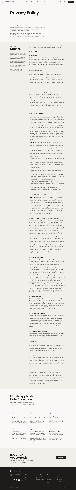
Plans (23, 1)
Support (32, 1)
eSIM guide (38, 472)
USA (25, 477)
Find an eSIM (60, 457)
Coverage (39, 1)
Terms (48, 480)
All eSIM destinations (29, 472)
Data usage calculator (40, 479)
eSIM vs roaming (39, 476)
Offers (45, 1)
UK (25, 479)
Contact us (49, 476)
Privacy (48, 482)
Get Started (71, 1)
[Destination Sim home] (8, 1)
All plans (26, 474)
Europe (26, 476)
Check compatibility (39, 477)
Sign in (65, 1)
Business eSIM (49, 479)
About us (48, 477)
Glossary (37, 480)
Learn (27, 1)
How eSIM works (39, 474)
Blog (47, 474)
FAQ (47, 472)
